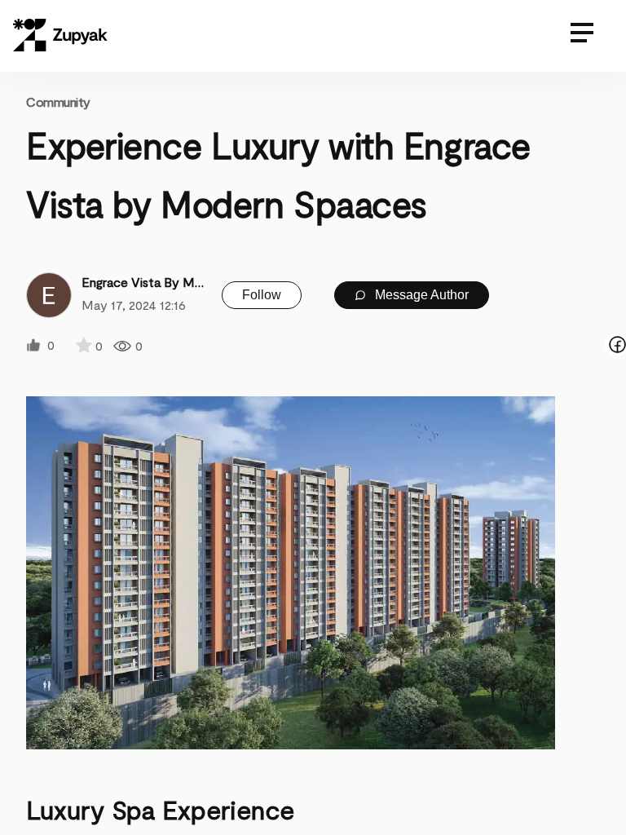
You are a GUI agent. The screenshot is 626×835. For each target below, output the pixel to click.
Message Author (420, 295)
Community (58, 101)
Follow (261, 295)
